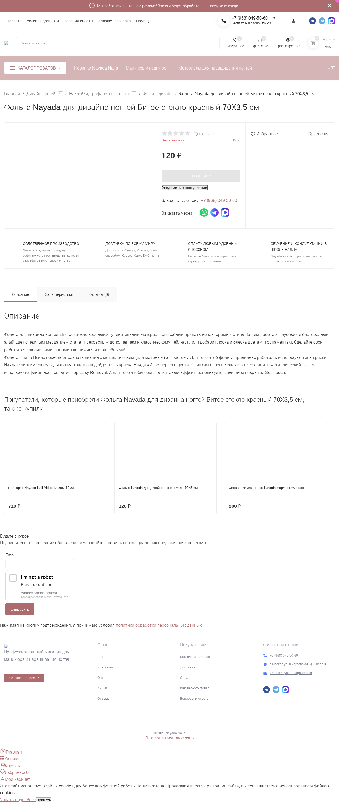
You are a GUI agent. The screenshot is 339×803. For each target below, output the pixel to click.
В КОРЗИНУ (200, 176)
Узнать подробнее (18, 799)
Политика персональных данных (169, 738)
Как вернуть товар (194, 688)
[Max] (331, 20)
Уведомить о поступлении (184, 188)
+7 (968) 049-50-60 (250, 18)
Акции (102, 688)
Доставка (187, 667)
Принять (43, 800)
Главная (12, 93)
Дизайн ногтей (40, 93)
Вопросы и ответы (194, 698)
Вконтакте (312, 20)
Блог (101, 657)
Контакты (105, 667)
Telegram (322, 20)
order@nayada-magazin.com (291, 673)
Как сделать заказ (195, 657)
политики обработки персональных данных (159, 625)
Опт (100, 678)
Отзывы (103, 698)
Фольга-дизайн (158, 93)
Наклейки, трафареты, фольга (99, 93)
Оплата (185, 678)
